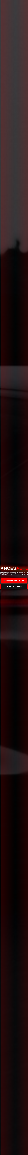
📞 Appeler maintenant (14, 580)
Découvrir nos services (14, 586)
